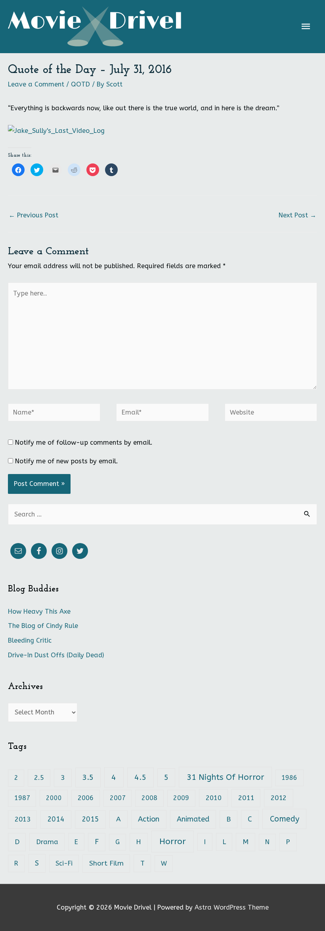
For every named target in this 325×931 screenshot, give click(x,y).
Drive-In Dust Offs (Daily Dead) (56, 655)
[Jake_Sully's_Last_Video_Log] (56, 130)
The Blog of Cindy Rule (43, 626)
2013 (23, 819)
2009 (181, 798)
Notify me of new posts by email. (66, 461)
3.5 (88, 777)
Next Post (297, 215)
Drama (47, 842)
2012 (279, 798)
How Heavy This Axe (39, 611)
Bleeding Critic (30, 640)
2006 (86, 798)
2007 (118, 798)
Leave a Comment (36, 84)
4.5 (140, 777)
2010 (214, 798)
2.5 (39, 777)
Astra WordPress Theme (232, 907)
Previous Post (33, 215)
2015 (90, 819)
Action (148, 819)
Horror (172, 842)
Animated (193, 819)
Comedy (284, 819)
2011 (246, 798)
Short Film (106, 863)
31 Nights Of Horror (225, 777)
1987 (22, 798)
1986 (289, 777)
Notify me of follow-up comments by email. (84, 442)
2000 (54, 798)
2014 (56, 819)
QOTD (80, 84)
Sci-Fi (64, 863)
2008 (149, 798)
